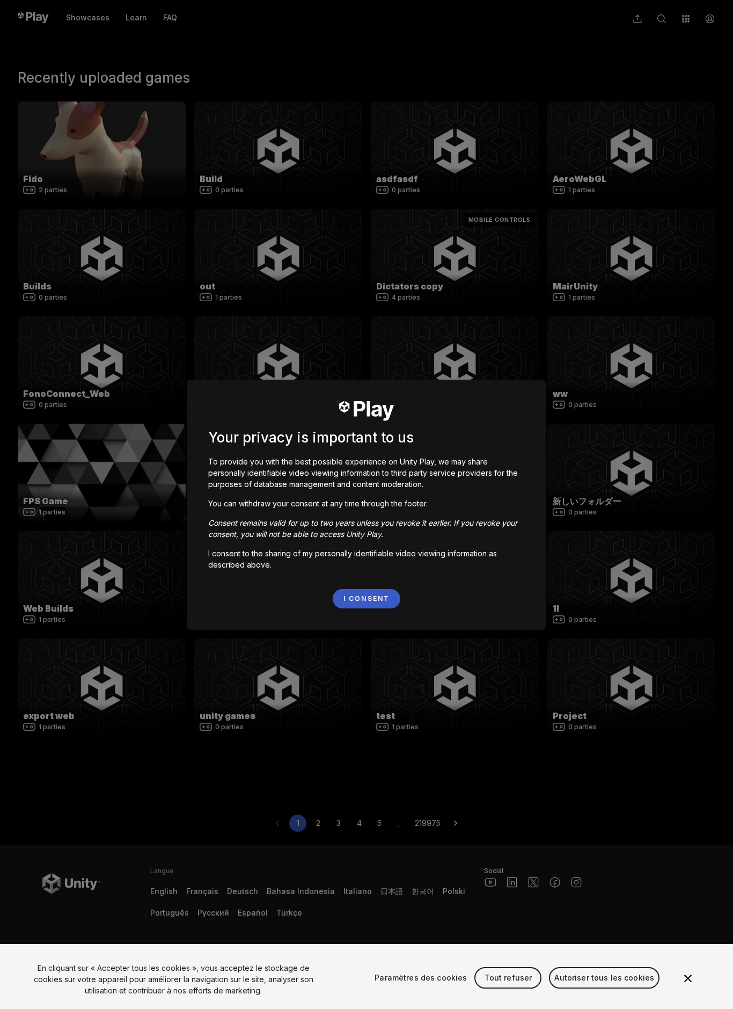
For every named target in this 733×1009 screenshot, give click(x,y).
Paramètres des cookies (421, 977)
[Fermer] (687, 978)
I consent (366, 598)
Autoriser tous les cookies (604, 977)
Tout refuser (508, 977)
